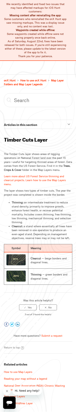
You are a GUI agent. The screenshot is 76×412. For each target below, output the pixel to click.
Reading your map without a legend (25, 378)
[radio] (28, 307)
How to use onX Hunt (33, 80)
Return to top (12, 347)
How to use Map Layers (18, 371)
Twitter (12, 324)
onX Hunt (10, 80)
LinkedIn (17, 324)
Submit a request (51, 335)
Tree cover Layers (14, 396)
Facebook (6, 324)
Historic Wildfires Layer (18, 403)
